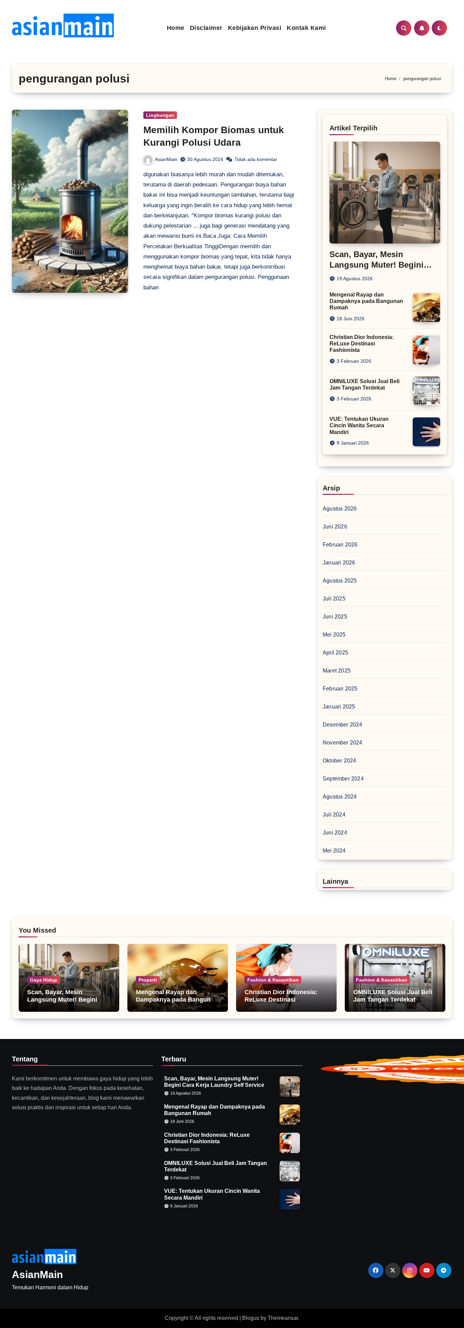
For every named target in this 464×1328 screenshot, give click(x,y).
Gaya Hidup (43, 980)
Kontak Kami (306, 27)
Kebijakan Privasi (255, 27)
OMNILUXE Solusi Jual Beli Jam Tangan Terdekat (392, 996)
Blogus (250, 1318)
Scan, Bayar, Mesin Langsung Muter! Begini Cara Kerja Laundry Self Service (62, 1003)
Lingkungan (160, 115)
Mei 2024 (334, 851)
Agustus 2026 (340, 509)
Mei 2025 (334, 635)
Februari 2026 (340, 545)
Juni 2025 (335, 617)
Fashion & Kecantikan (273, 980)
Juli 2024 (334, 815)
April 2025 (335, 653)
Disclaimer (206, 27)
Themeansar (283, 1318)
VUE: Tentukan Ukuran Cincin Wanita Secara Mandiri (359, 425)
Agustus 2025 (340, 581)
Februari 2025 (340, 689)
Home (175, 27)
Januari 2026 (339, 563)
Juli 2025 (334, 599)
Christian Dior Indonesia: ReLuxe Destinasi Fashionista (361, 343)
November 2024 (342, 743)
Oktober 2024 (339, 761)
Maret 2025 (337, 671)
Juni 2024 (335, 833)
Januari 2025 (339, 707)
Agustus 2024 (340, 797)
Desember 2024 (342, 725)
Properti (148, 980)
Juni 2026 (335, 527)
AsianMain (166, 159)
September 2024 (343, 779)
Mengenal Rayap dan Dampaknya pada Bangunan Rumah (366, 301)
